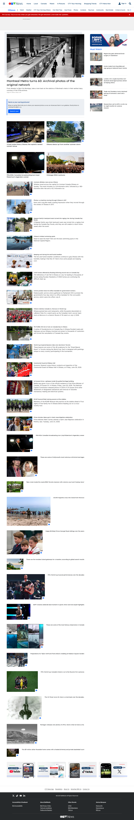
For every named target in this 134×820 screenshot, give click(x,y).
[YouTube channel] (21, 796)
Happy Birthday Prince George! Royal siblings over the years (64, 531)
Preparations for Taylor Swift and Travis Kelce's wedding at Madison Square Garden (57, 653)
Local (36, 4)
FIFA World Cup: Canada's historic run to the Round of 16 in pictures (62, 672)
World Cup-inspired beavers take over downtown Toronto (52, 345)
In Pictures (61, 4)
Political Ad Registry (46, 810)
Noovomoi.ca (100, 808)
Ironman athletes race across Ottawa (46, 182)
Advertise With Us (76, 789)
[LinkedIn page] (24, 796)
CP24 (69, 806)
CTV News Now (105, 4)
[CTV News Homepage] (16, 4)
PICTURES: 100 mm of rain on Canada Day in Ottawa (50, 327)
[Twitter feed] (13, 796)
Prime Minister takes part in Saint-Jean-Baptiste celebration (53, 417)
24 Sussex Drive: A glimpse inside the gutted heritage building (54, 381)
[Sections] (4, 3)
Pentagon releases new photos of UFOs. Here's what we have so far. (62, 725)
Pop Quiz (91, 10)
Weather (29, 10)
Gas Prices (67, 10)
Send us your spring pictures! (18, 102)
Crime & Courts (120, 10)
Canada (44, 4)
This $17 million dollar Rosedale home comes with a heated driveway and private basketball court (53, 749)
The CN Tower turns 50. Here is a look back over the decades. (64, 697)
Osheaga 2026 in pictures (56, 175)
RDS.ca (98, 810)
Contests (83, 10)
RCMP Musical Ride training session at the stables (50, 399)
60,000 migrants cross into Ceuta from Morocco (68, 497)
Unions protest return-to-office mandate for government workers (54, 290)
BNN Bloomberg (73, 808)
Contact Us (86, 789)
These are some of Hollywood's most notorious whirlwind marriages (62, 457)
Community (100, 10)
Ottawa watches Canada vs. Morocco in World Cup (50, 309)
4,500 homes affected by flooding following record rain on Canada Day (56, 272)
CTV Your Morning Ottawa (42, 10)
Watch (52, 4)
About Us (66, 789)
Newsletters (58, 789)
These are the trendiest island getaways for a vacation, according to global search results (55, 559)
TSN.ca (70, 810)
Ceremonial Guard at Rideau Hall (44, 363)
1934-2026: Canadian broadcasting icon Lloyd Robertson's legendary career (23, 176)
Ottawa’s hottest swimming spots (44, 236)
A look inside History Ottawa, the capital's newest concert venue (24, 145)
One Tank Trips (57, 10)
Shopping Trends (90, 4)
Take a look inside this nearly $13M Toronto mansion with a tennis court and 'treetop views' (55, 482)
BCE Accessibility (17, 806)
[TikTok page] (17, 796)
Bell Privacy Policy (45, 806)
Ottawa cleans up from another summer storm (63, 144)
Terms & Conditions (46, 808)
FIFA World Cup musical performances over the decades (66, 575)
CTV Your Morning (74, 4)
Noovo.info (99, 806)
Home (29, 4)
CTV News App (49, 789)
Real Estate (109, 10)
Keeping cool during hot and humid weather (48, 254)
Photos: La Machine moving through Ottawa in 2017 (50, 200)
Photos (76, 10)
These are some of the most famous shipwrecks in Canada (65, 625)
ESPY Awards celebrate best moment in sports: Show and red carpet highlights (58, 604)
